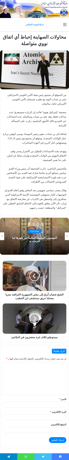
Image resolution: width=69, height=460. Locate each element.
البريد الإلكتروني (58, 412)
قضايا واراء (34, 231)
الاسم (62, 399)
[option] (34, 236)
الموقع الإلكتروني (58, 424)
